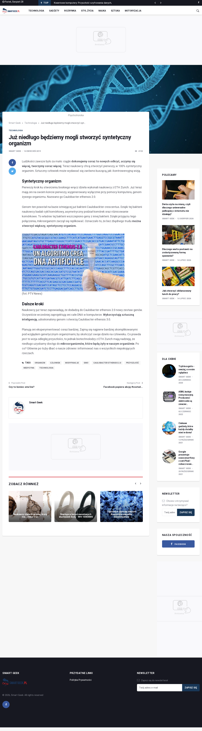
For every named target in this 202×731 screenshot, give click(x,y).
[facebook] (199, 2)
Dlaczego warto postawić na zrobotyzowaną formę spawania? (177, 252)
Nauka (102, 10)
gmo (86, 363)
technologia (46, 368)
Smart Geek (15, 123)
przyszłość (132, 363)
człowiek (55, 363)
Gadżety (54, 10)
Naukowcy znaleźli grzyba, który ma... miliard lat (30, 515)
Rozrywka (70, 10)
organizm (40, 363)
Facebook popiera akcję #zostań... (123, 387)
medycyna (29, 368)
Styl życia (87, 10)
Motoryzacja (133, 10)
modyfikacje (72, 363)
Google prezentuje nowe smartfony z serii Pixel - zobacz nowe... (186, 457)
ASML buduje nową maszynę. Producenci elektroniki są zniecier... (185, 397)
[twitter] (12, 171)
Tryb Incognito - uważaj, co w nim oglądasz (186, 369)
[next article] (155, 3)
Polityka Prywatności (81, 680)
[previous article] (161, 3)
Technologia (36, 10)
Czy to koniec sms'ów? (21, 387)
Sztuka (115, 10)
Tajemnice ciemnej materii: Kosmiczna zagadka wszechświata (121, 514)
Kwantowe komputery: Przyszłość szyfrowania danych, (83, 2)
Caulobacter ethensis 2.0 (107, 363)
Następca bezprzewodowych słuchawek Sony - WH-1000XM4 (76, 515)
